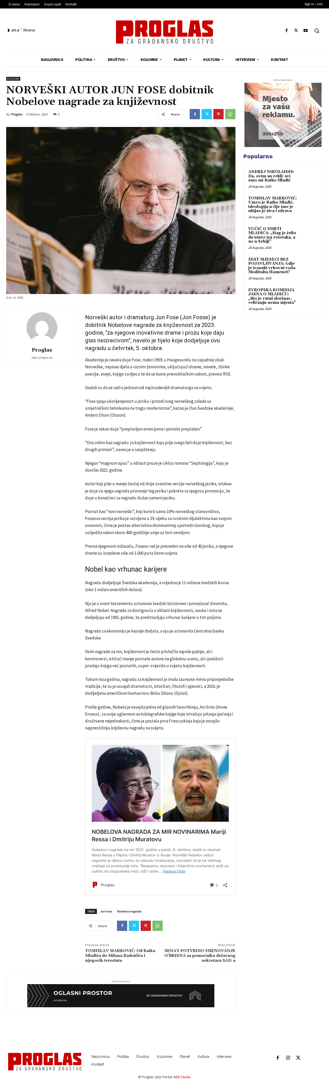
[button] (316, 30)
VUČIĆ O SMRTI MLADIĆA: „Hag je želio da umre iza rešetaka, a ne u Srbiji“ (272, 235)
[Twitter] (296, 30)
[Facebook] (286, 30)
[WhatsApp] (230, 114)
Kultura (13, 78)
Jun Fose (106, 911)
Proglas (16, 114)
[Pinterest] (218, 114)
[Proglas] (164, 32)
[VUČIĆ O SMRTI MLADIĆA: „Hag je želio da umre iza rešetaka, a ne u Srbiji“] (309, 235)
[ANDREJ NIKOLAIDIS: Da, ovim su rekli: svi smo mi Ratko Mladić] (309, 178)
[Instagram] (288, 1058)
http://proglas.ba (41, 357)
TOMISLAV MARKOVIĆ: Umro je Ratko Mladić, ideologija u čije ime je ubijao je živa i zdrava (272, 205)
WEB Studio (182, 1077)
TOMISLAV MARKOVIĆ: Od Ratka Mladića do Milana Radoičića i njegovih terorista (120, 955)
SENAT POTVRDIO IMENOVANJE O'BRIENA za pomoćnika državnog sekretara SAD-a (199, 955)
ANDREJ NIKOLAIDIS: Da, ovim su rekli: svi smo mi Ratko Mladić (271, 176)
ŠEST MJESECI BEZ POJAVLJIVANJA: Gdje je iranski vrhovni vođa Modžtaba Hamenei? (271, 266)
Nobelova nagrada (129, 911)
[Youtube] (305, 30)
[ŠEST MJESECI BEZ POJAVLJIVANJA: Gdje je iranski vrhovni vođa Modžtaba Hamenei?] (309, 265)
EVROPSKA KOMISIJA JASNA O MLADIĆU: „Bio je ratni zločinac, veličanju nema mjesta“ (272, 296)
